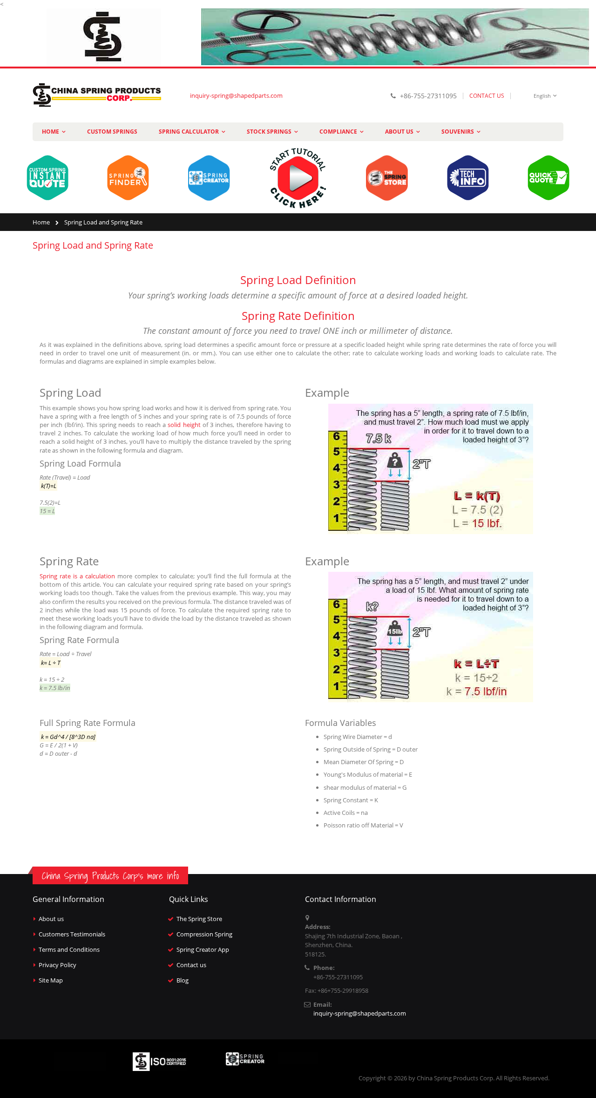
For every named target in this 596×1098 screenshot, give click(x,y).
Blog (182, 980)
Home (41, 222)
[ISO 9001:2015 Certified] (160, 1061)
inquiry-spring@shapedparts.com (236, 95)
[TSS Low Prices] (395, 36)
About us (51, 919)
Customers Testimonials (72, 934)
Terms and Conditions (69, 949)
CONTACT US (486, 96)
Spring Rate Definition (298, 315)
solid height (184, 424)
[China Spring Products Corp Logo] (98, 95)
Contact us (191, 965)
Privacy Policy (57, 965)
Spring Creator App (202, 949)
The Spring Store (199, 919)
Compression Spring (204, 934)
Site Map (51, 980)
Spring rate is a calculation (77, 576)
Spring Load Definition (298, 279)
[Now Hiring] (104, 37)
